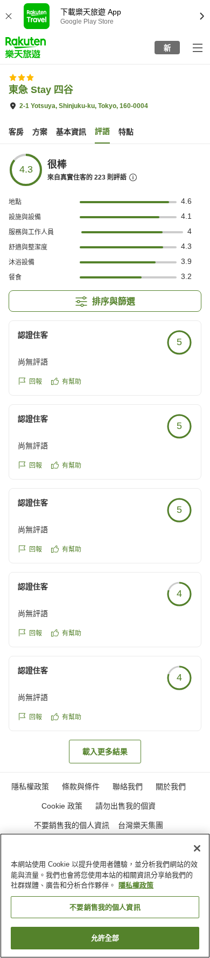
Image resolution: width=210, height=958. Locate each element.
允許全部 (105, 938)
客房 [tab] (16, 131)
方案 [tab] (39, 131)
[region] (105, 895)
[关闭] (197, 848)
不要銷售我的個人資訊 (71, 825)
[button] (25, 47)
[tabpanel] (105, 458)
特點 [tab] (126, 131)
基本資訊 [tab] (71, 131)
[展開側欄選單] (197, 47)
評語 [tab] (102, 131)
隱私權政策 (135, 885)
